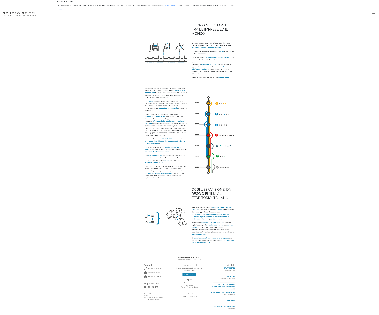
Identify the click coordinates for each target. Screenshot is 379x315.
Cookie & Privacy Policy (189, 296)
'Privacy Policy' (170, 5)
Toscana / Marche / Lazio (189, 287)
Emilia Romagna (189, 283)
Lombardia (189, 285)
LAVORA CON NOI (189, 274)
